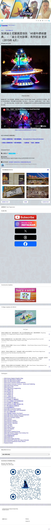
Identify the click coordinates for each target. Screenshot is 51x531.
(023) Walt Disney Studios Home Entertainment (16, 414)
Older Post (45, 201)
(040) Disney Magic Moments (12, 438)
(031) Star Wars (8, 426)
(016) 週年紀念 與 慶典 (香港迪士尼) (13, 404)
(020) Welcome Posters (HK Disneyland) (15, 410)
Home (2, 30)
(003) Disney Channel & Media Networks (15, 382)
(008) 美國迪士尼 (9, 30)
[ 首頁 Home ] (4, 519)
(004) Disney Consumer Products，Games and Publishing (19, 384)
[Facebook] (36, 21)
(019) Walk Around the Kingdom (12, 409)
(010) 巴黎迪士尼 (8, 393)
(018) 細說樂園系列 (9, 407)
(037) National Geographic (11, 434)
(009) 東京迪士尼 (8, 391)
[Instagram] (38, 21)
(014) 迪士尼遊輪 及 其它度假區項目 (13, 401)
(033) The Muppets (9, 428)
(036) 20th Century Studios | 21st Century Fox (16, 433)
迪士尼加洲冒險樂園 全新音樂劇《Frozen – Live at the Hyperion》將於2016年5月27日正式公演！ (13, 194)
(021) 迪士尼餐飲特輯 (9, 411)
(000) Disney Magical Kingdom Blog (13, 378)
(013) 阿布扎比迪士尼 (9, 397)
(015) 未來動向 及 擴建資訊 (11, 402)
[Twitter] (40, 21)
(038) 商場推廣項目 (9, 436)
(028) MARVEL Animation (11, 421)
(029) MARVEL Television (11, 423)
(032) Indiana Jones (9, 427)
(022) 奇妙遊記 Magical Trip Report (13, 413)
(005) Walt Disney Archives (11, 385)
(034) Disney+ (7, 430)
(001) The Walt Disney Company (12, 379)
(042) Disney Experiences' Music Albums (15, 441)
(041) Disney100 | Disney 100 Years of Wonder (16, 440)
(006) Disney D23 (8, 387)
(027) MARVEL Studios (10, 420)
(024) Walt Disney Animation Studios (13, 416)
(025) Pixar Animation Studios (12, 417)
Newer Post (5, 201)
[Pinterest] (42, 21)
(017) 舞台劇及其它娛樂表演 (11, 405)
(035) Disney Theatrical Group (12, 431)
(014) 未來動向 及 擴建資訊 (11, 399)
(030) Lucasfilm (8, 424)
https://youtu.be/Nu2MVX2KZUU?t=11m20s (25, 130)
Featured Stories (8, 443)
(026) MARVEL (8, 419)
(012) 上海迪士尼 (8, 396)
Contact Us (28, 521)
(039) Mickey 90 (8, 437)
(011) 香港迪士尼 (8, 394)
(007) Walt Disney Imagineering (12, 388)
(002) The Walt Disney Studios (12, 381)
